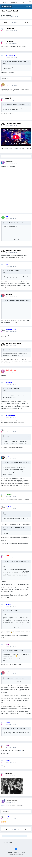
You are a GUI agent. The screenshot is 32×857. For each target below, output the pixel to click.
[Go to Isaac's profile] (3, 430)
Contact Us (16, 852)
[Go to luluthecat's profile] (3, 295)
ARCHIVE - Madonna (15, 16)
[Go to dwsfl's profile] (3, 817)
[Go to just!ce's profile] (3, 84)
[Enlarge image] (12, 785)
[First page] (2, 22)
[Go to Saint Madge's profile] (3, 29)
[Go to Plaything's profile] (3, 383)
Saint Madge (22, 61)
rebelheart (22, 222)
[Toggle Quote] (3, 61)
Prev (5, 22)
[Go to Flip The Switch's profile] (3, 371)
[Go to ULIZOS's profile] (3, 723)
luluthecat (9, 294)
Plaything (21, 462)
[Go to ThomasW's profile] (3, 495)
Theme (9, 852)
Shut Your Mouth (7, 15)
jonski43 (21, 561)
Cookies (23, 852)
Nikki (20, 678)
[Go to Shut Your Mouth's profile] (3, 801)
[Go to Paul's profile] (3, 265)
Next (26, 22)
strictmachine (22, 436)
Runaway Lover (23, 513)
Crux (20, 610)
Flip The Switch (22, 527)
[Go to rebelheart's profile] (3, 162)
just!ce (21, 104)
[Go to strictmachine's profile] (3, 56)
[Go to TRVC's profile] (3, 457)
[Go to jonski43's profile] (3, 507)
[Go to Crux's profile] (3, 556)
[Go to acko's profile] (3, 746)
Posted (11, 30)
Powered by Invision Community (16, 854)
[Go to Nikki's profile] (3, 645)
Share (8, 836)
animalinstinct (23, 270)
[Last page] (30, 22)
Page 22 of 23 (16, 22)
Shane (20, 728)
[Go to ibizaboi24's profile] (3, 99)
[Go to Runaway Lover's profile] (3, 330)
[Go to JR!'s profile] (3, 217)
